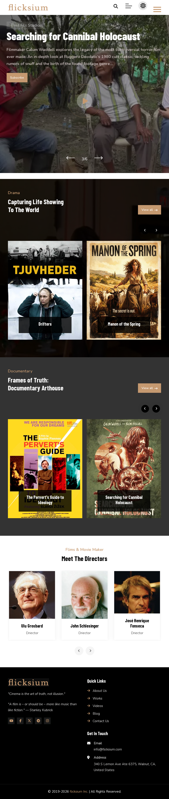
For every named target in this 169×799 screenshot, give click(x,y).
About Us (100, 691)
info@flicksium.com (108, 749)
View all (147, 210)
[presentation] (70, 157)
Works (97, 698)
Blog (96, 713)
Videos (98, 706)
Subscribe (17, 78)
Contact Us (101, 721)
